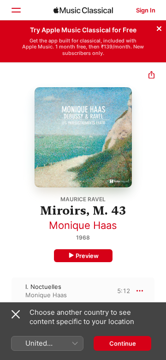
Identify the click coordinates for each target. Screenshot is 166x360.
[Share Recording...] (151, 76)
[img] (83, 10)
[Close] (159, 27)
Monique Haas (83, 225)
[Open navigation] (16, 10)
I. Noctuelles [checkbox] (43, 286)
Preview (87, 255)
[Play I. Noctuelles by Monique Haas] (6, 290)
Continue (122, 343)
